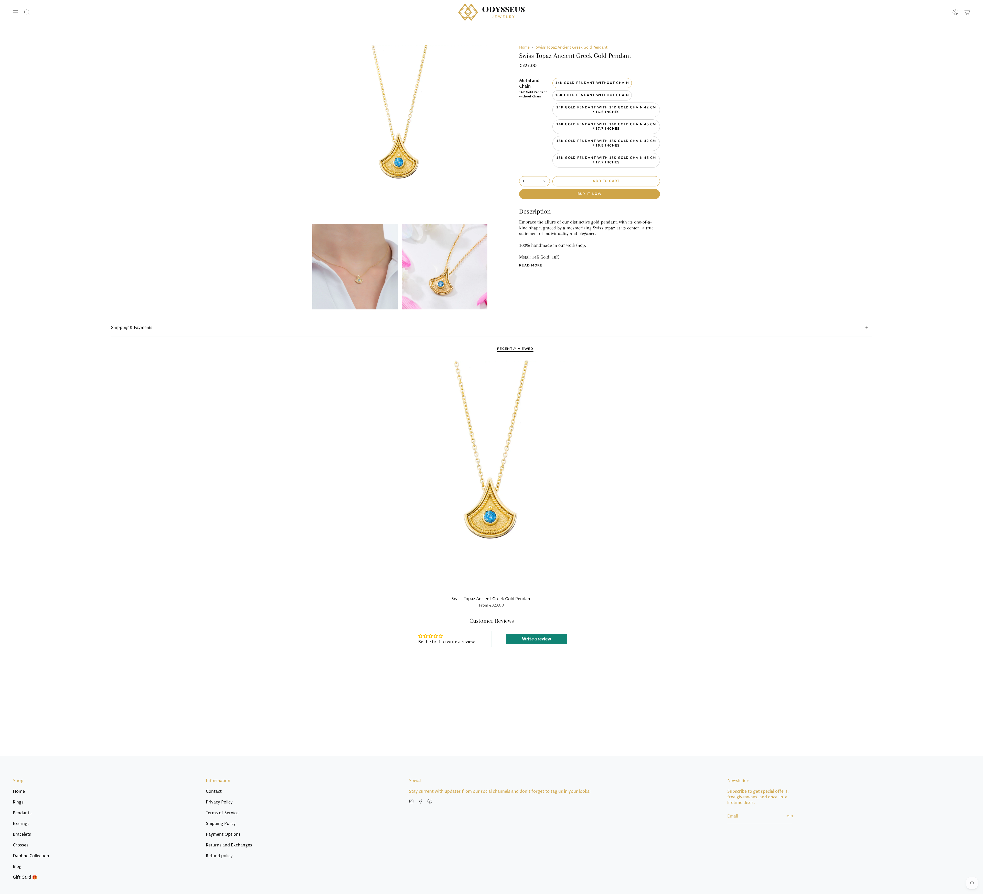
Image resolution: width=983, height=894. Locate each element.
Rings (18, 802)
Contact (214, 791)
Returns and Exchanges (229, 845)
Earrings (21, 823)
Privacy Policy (219, 802)
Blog (17, 866)
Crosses (20, 845)
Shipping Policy (221, 823)
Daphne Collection (31, 856)
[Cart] (967, 12)
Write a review (536, 639)
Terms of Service (222, 813)
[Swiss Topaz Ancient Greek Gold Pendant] (491, 477)
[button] (27, 12)
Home (524, 47)
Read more (530, 265)
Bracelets (22, 834)
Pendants (22, 813)
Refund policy (219, 856)
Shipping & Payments (131, 327)
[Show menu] (15, 12)
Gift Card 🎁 (25, 877)
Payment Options (223, 834)
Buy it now (590, 194)
